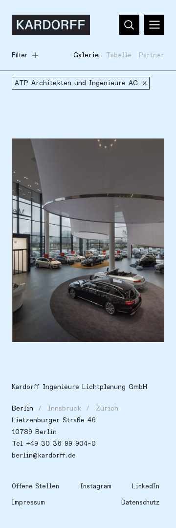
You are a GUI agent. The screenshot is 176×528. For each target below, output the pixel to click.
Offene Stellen (35, 486)
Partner (151, 55)
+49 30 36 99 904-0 (61, 443)
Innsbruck (64, 408)
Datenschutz (140, 502)
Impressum (28, 502)
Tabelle (119, 55)
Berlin (22, 408)
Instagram (95, 486)
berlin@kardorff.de (44, 455)
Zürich (107, 408)
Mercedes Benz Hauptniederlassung (78, 151)
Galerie (86, 55)
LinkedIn (145, 486)
